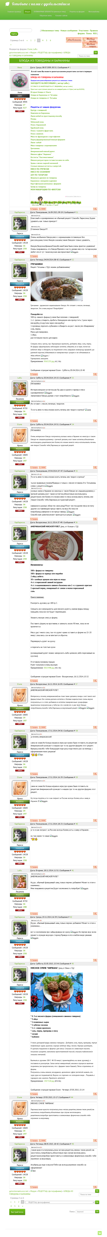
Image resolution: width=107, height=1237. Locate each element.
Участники (83, 30)
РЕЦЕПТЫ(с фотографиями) (50, 52)
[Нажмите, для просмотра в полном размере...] (57, 286)
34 (73, 424)
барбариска (20, 212)
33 (73, 378)
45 (73, 1144)
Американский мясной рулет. (43, 151)
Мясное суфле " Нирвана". (41, 154)
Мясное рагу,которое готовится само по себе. (50, 160)
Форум (33, 52)
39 (77, 777)
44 (72, 1097)
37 (76, 684)
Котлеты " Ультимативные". (42, 157)
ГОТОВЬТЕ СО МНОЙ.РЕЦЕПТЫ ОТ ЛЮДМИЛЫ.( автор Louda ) (52, 86)
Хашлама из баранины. (40, 113)
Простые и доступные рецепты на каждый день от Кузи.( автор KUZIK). (58, 89)
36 (76, 522)
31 (77, 212)
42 (71, 917)
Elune (30, 49)
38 (77, 730)
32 (73, 259)
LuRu (35, 49)
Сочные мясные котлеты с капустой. (46, 166)
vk (100, 1233)
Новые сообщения (69, 30)
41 (73, 870)
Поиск (89, 33)
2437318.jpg (49, 1081)
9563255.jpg (49, 361)
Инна (19, 67)
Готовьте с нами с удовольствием (41, 3)
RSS (95, 33)
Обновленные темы (50, 30)
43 (73, 963)
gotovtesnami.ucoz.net (18, 52)
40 (77, 824)
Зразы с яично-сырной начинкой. (44, 163)
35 (77, 471)
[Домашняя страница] (42, 209)
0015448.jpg (49, 668)
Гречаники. (35, 148)
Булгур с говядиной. (39, 110)
